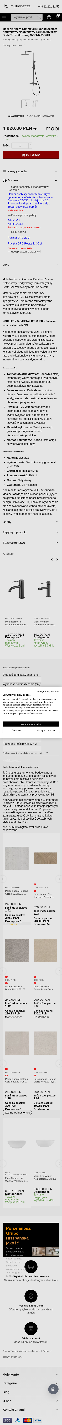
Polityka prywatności (48, 691)
